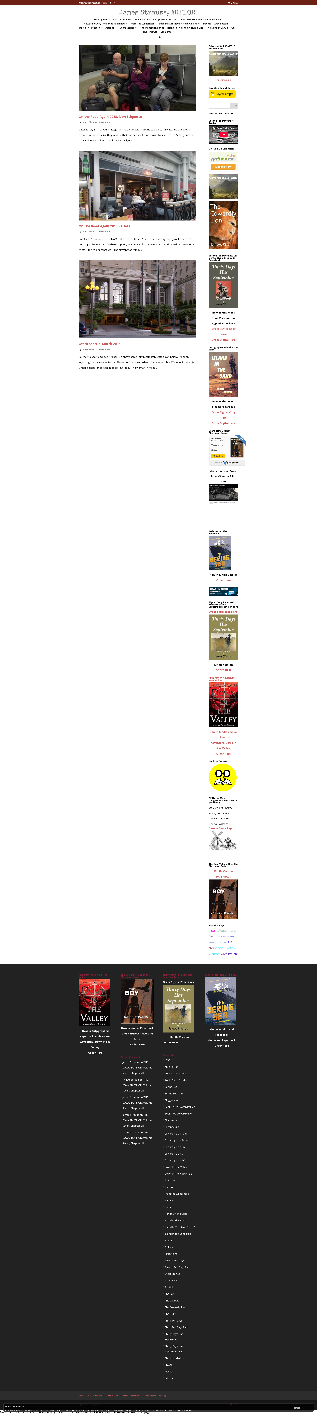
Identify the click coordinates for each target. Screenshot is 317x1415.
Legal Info (166, 32)
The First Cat (150, 32)
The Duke (170, 1314)
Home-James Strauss (105, 20)
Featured (170, 1187)
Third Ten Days (173, 1320)
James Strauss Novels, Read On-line (177, 24)
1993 (167, 1060)
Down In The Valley (176, 1167)
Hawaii (213, 930)
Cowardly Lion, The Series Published (104, 24)
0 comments (106, 122)
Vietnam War (227, 930)
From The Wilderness (142, 24)
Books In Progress (89, 28)
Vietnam (215, 954)
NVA (211, 948)
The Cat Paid (172, 1300)
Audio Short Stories (176, 1080)
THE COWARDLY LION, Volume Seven (200, 20)
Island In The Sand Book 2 (180, 1227)
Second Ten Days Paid (177, 1267)
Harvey (169, 1200)
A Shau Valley (225, 948)
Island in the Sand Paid (178, 1233)
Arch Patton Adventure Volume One (222, 678)
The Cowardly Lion (175, 1307)
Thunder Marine (174, 1358)
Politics (169, 1247)
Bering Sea (171, 1087)
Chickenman (172, 1120)
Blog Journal (172, 1100)
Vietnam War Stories (95, 1396)
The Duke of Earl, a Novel (221, 28)
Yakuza (169, 1378)
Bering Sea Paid (174, 1093)
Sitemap (162, 1396)
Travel (168, 1365)
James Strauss (89, 122)
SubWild (169, 1287)
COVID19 (213, 936)
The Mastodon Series (152, 28)
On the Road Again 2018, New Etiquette (110, 116)
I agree (297, 1408)
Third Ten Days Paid (176, 1327)
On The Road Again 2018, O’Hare (104, 226)
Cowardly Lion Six (175, 1147)
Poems (207, 24)
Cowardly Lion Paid (176, 1133)
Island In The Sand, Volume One (185, 28)
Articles (110, 28)
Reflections (171, 1253)
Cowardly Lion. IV (175, 1160)
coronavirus (224, 936)
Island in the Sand (175, 1220)
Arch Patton (221, 24)
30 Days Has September (118, 1396)
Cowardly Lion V (174, 1153)
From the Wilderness (177, 1193)
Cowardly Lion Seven (177, 1140)
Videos (168, 1371)
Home (168, 1207)
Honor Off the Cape (176, 1213)
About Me (125, 20)
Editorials (170, 1180)
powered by (218, 462)
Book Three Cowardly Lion (180, 1107)
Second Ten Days (174, 1260)
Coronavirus (172, 1127)
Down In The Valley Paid (178, 1173)
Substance (171, 1280)
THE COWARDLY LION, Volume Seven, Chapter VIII (137, 1067)
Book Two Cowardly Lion (179, 1113)
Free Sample (218, 445)
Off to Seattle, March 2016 (99, 344)
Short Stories (127, 28)
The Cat (169, 1294)
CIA (230, 942)
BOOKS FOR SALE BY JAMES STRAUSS (155, 20)
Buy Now (219, 456)
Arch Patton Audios (176, 1073)
